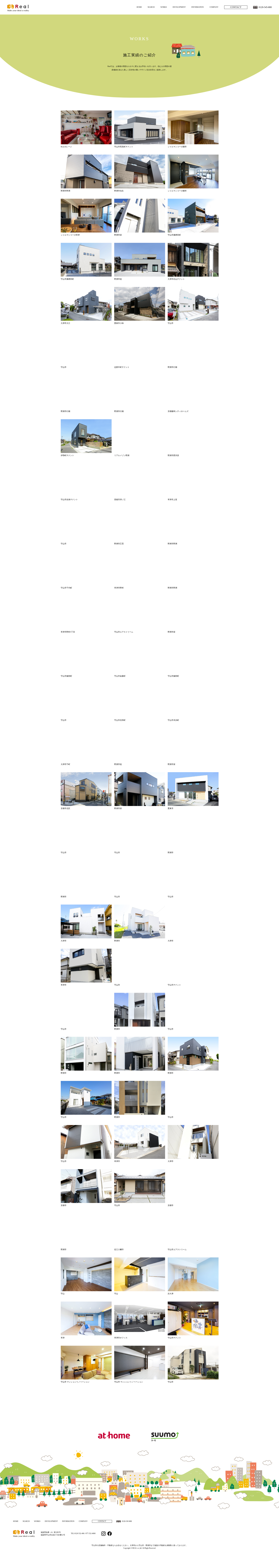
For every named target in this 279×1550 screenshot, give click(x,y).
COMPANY (214, 7)
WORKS (163, 7)
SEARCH (151, 7)
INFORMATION (197, 7)
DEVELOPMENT (179, 7)
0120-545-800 (265, 7)
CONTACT (235, 7)
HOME (139, 7)
